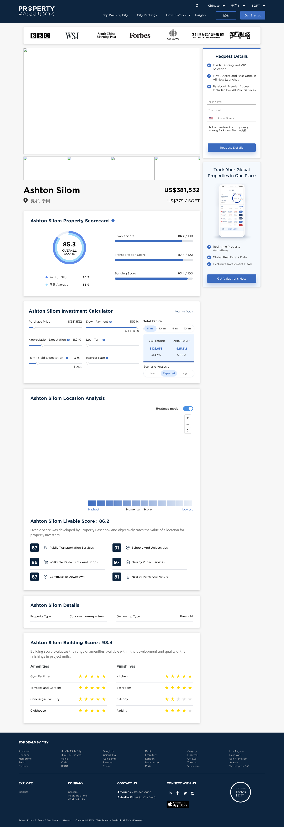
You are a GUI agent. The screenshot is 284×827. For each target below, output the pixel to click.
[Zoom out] (188, 424)
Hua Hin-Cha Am (71, 755)
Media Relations (78, 795)
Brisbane (24, 755)
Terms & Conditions (48, 820)
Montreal (192, 755)
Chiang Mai (109, 755)
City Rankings (147, 15)
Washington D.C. (239, 766)
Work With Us (76, 799)
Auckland (24, 751)
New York (235, 755)
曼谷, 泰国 (40, 200)
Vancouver (193, 766)
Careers (73, 791)
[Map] (111, 454)
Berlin (148, 751)
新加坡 (64, 766)
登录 (226, 15)
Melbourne (25, 758)
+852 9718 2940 (145, 797)
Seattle (233, 762)
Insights (200, 15)
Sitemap (66, 820)
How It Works (176, 15)
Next (206, 101)
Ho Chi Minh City (71, 751)
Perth (22, 762)
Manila (65, 758)
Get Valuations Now (231, 278)
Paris (148, 766)
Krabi (64, 762)
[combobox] (212, 118)
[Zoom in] (188, 418)
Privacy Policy (26, 820)
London (149, 758)
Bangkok (108, 751)
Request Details (232, 147)
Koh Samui (109, 758)
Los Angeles (236, 751)
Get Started (252, 15)
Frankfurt (151, 755)
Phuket (107, 766)
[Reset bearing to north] (188, 430)
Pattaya (107, 762)
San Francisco (238, 758)
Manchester (152, 762)
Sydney (23, 766)
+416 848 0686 (141, 792)
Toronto (192, 762)
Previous (17, 101)
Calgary (192, 751)
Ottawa (191, 758)
